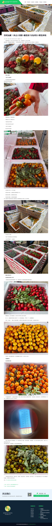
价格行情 (32, 510)
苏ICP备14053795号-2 (32, 524)
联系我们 (32, 515)
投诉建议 (32, 516)
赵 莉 (6, 38)
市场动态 (32, 513)
